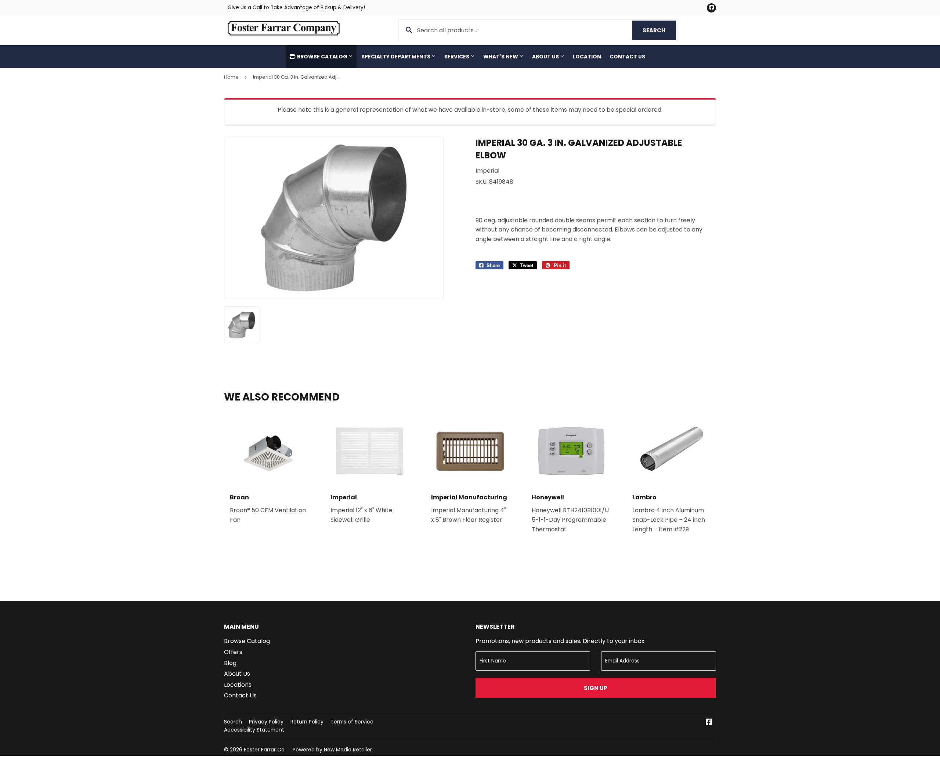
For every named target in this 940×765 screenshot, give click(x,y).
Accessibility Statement (254, 729)
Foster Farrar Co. (265, 749)
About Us (546, 56)
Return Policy (306, 721)
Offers (233, 652)
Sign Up (595, 688)
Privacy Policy (266, 721)
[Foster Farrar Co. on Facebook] (709, 722)
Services (457, 56)
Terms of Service (351, 721)
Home (231, 76)
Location (587, 56)
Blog (230, 663)
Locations (238, 684)
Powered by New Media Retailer (332, 749)
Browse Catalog (322, 56)
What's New (501, 56)
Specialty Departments (396, 56)
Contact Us (627, 56)
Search (659, 30)
